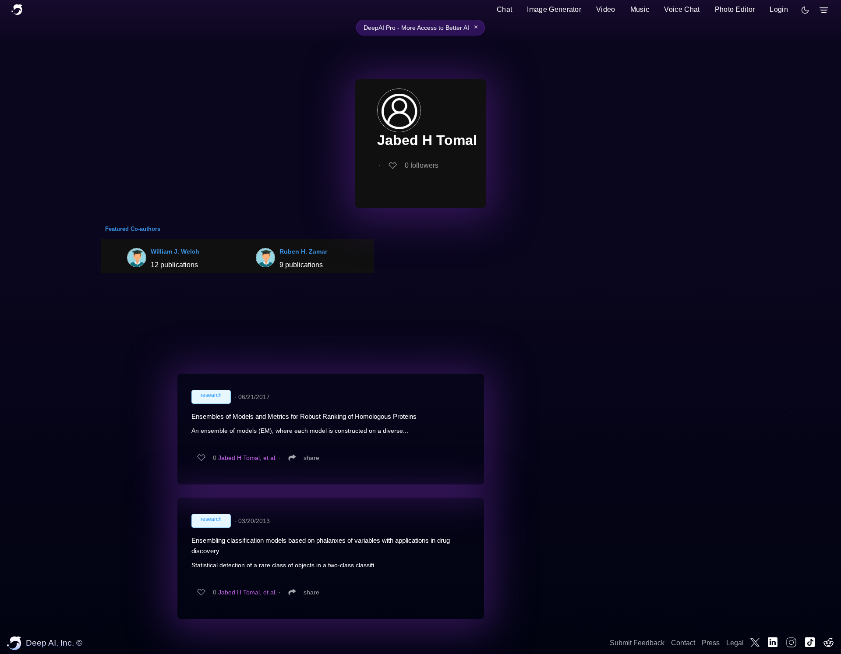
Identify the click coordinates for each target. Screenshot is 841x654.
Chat (504, 9)
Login (779, 9)
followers (421, 165)
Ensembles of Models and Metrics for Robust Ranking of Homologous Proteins (304, 416)
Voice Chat (682, 9)
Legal (735, 643)
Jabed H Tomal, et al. (247, 457)
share (311, 457)
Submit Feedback (637, 643)
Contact (683, 643)
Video (605, 9)
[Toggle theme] (805, 10)
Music (640, 9)
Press (711, 643)
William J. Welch (175, 251)
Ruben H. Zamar (303, 251)
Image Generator (554, 9)
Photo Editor (735, 9)
